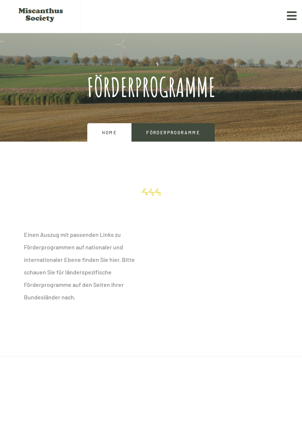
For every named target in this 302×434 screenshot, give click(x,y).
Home (109, 132)
